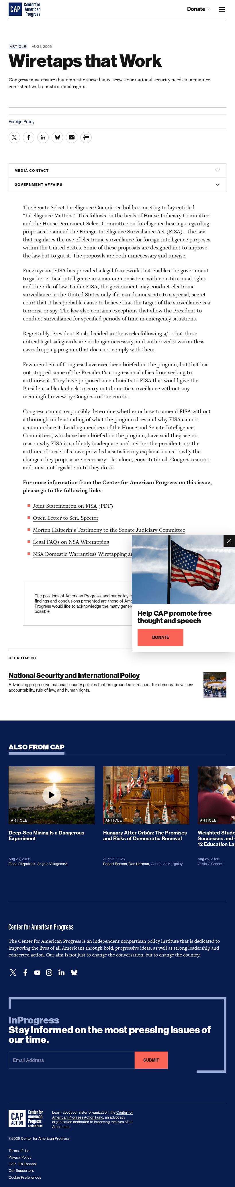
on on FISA (83, 506)
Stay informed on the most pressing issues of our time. (110, 1030)
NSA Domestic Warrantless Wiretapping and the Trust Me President (113, 554)
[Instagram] (49, 972)
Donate (196, 9)
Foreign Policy (21, 121)
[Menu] (221, 9)
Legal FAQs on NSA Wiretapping (71, 542)
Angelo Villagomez (52, 864)
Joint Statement (51, 506)
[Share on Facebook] (28, 137)
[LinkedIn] (61, 972)
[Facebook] (25, 972)
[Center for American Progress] (16, 9)
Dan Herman (139, 864)
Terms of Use (19, 1151)
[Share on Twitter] (14, 137)
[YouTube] (37, 972)
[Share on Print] (86, 137)
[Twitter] (13, 972)
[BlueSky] (74, 972)
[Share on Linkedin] (43, 137)
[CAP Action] (27, 1118)
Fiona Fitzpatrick (22, 864)
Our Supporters (21, 1170)
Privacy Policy (20, 1157)
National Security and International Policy (74, 675)
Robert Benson (115, 864)
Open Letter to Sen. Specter (65, 518)
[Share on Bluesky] (57, 137)
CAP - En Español (23, 1164)
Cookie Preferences (25, 1177)
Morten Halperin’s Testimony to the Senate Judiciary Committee (109, 530)
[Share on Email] (71, 137)
